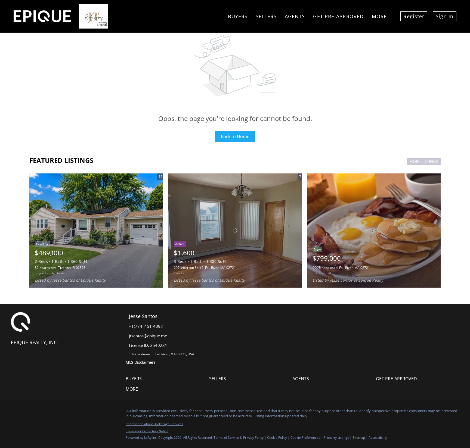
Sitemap (358, 437)
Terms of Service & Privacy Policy (239, 437)
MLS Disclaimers (141, 362)
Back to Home (235, 136)
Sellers (266, 16)
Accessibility (378, 437)
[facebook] (15, 412)
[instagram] (26, 412)
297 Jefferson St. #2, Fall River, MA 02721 (205, 267)
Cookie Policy (277, 437)
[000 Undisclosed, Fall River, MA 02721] (374, 230)
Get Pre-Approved (338, 16)
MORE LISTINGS (423, 161)
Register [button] (413, 16)
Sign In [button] (444, 16)
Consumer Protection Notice (147, 431)
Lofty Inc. (150, 437)
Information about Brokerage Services (154, 424)
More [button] (379, 16)
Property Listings (336, 437)
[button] (167, 378)
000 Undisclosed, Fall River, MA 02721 (341, 267)
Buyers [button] (238, 16)
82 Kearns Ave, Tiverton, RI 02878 (60, 267)
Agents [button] (295, 16)
